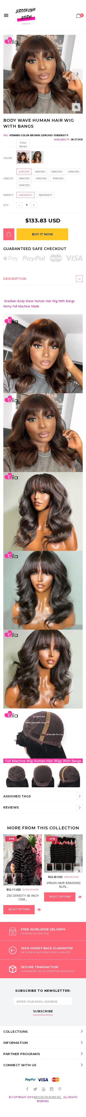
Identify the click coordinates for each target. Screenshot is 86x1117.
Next (79, 871)
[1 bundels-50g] (50, 867)
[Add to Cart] (8, 234)
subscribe (43, 1011)
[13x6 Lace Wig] (18, 878)
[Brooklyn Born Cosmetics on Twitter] (35, 1089)
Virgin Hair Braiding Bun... (63, 885)
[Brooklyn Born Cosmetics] (26, 15)
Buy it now (42, 234)
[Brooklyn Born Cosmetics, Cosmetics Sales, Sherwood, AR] (11, 1113)
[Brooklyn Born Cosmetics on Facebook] (27, 1089)
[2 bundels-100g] (59, 867)
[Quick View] (39, 909)
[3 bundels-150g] (68, 867)
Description (14, 279)
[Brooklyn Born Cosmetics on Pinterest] (60, 1089)
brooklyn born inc (48, 1097)
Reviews (11, 807)
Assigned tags (17, 796)
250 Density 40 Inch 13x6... (23, 897)
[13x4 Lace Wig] (9, 878)
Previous (7, 871)
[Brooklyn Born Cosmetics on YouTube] (43, 1089)
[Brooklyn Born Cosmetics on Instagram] (51, 1089)
